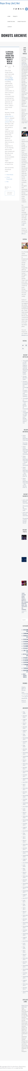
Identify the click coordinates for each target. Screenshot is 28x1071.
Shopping (24, 662)
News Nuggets (27, 654)
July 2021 (25, 782)
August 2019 (25, 828)
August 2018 (25, 859)
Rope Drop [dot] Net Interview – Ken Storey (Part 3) (25, 472)
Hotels (24, 648)
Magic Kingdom (27, 651)
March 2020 (24, 813)
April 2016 (24, 951)
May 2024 (24, 734)
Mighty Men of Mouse (24, 688)
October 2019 (25, 824)
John (9, 66)
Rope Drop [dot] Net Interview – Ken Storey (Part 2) (25, 483)
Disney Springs (27, 636)
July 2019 (25, 831)
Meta (9, 67)
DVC (27, 639)
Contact (10, 26)
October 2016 (25, 930)
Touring (24, 668)
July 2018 (25, 863)
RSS (7, 181)
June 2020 (24, 809)
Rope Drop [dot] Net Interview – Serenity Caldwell (25, 440)
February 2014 (25, 984)
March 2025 (24, 723)
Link (24, 650)
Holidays (27, 646)
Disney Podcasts (22, 21)
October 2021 (25, 775)
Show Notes (9, 174)
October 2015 (25, 973)
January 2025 (25, 727)
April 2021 (24, 785)
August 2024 (25, 731)
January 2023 (25, 749)
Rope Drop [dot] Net (10, 3)
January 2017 (25, 919)
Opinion (24, 658)
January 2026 (25, 716)
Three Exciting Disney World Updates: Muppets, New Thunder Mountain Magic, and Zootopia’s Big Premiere (25, 601)
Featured (24, 646)
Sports (27, 662)
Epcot (27, 641)
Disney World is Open (25, 378)
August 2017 (25, 895)
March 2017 (24, 912)
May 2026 (24, 712)
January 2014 (25, 988)
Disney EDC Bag (11, 21)
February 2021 (25, 788)
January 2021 (25, 792)
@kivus (24, 233)
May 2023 (24, 746)
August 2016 (25, 938)
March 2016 (24, 955)
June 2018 (24, 865)
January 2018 (25, 880)
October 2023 (25, 742)
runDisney (27, 660)
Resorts (24, 660)
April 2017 (24, 908)
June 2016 (24, 944)
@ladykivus (25, 335)
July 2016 (25, 941)
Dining (24, 635)
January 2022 (25, 768)
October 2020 (25, 799)
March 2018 (24, 873)
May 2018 (24, 869)
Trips (27, 668)
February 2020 (25, 816)
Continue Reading (9, 193)
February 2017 (25, 916)
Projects (15, 16)
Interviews (27, 648)
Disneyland (24, 639)
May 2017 (24, 904)
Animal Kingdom (27, 630)
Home (9, 16)
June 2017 (24, 901)
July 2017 (25, 898)
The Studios (27, 665)
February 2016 (25, 958)
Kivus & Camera (24, 701)
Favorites (27, 644)
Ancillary (24, 630)
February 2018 (25, 876)
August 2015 (25, 981)
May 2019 (24, 833)
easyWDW (24, 698)
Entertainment (24, 641)
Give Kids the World (24, 64)
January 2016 (25, 962)
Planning (27, 658)
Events (24, 644)
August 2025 (25, 720)
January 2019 (25, 848)
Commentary (24, 633)
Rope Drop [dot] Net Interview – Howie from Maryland (25, 460)
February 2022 (25, 764)
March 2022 (24, 760)
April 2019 (24, 837)
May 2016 (24, 947)
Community (27, 633)
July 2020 (25, 806)
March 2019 (24, 841)
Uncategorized (24, 670)
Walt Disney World (24, 675)
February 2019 (25, 845)
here (23, 118)
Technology (24, 664)
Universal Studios (27, 671)
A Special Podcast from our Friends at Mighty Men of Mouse (9, 57)
